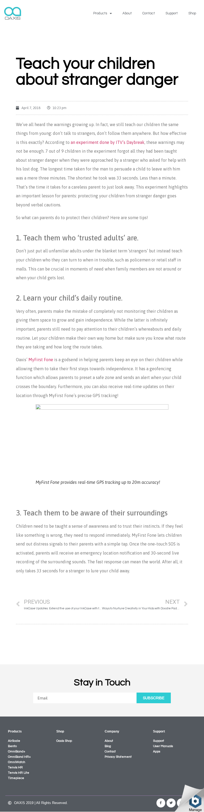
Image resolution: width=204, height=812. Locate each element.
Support (171, 13)
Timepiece (16, 778)
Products (100, 13)
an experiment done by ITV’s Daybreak (107, 142)
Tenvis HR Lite (18, 772)
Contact (148, 13)
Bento (12, 746)
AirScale (14, 741)
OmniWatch (16, 762)
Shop (192, 13)
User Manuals (163, 746)
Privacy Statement (118, 757)
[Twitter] (171, 802)
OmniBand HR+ (19, 757)
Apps (156, 751)
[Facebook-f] (160, 802)
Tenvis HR (15, 767)
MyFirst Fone (40, 359)
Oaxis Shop (64, 741)
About (127, 13)
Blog (108, 746)
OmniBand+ (16, 751)
